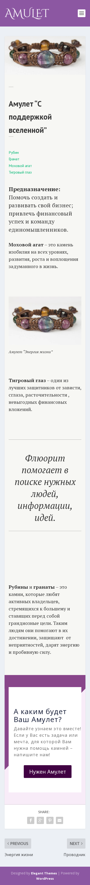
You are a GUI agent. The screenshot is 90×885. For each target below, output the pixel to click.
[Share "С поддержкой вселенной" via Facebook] (31, 820)
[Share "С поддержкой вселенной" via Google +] (40, 820)
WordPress (45, 878)
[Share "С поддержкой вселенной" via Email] (59, 820)
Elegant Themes (44, 873)
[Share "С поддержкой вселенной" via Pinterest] (50, 820)
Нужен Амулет (47, 771)
